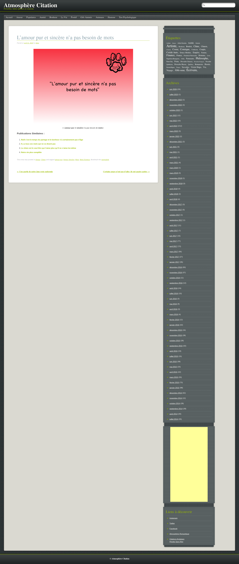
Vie (204, 67)
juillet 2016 (174, 293)
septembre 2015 (176, 346)
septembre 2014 (176, 409)
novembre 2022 (176, 105)
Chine (196, 46)
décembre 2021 (176, 142)
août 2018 (174, 189)
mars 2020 (174, 168)
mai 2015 (173, 367)
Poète (176, 61)
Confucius (194, 49)
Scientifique (170, 67)
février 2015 (174, 382)
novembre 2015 (176, 335)
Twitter (172, 523)
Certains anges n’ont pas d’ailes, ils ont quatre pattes (126, 171)
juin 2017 (173, 236)
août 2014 (174, 414)
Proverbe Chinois (186, 61)
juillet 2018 (174, 194)
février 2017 (174, 257)
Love (208, 55)
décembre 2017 (176, 204)
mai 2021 (173, 152)
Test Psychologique (127, 17)
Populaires (31, 17)
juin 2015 (173, 362)
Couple (202, 49)
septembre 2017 (176, 220)
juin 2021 (173, 147)
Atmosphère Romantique (179, 534)
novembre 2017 (176, 210)
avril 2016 (173, 309)
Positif (74, 17)
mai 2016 (173, 304)
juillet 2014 (174, 419)
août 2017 (174, 225)
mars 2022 (174, 131)
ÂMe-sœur (179, 70)
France (179, 55)
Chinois (204, 46)
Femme (203, 52)
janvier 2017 (174, 262)
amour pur (58, 160)
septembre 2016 (176, 283)
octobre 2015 (175, 341)
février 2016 (174, 320)
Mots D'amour (85, 160)
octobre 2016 (175, 278)
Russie (207, 64)
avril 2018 (173, 199)
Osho (182, 59)
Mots (77, 160)
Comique (184, 49)
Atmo (37, 43)
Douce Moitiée (185, 52)
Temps (178, 67)
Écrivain (191, 70)
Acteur (168, 43)
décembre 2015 (176, 330)
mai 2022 (173, 121)
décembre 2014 (176, 393)
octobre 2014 (175, 403)
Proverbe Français (199, 61)
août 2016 (174, 288)
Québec (190, 64)
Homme (202, 55)
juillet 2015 (174, 356)
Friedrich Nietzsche (190, 55)
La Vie (64, 17)
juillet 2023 (174, 94)
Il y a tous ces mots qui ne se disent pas (38, 144)
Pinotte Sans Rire (176, 542)
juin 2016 (173, 299)
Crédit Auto (172, 52)
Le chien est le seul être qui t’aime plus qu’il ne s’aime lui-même (48, 148)
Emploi (196, 52)
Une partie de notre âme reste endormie (35, 171)
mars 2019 (174, 173)
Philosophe (202, 58)
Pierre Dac (169, 61)
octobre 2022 (175, 110)
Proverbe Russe (180, 64)
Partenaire (190, 58)
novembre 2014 (176, 398)
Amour (19, 17)
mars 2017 (174, 252)
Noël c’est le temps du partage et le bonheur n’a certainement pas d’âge (52, 140)
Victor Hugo (196, 67)
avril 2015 (173, 372)
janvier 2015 (174, 388)
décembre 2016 (176, 267)
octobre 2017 (175, 215)
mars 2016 (174, 314)
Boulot (189, 46)
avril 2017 (173, 246)
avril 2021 (173, 157)
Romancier (199, 64)
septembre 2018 (176, 184)
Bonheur (53, 17)
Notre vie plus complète (31, 152)
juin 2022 (173, 115)
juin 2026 (173, 89)
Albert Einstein (182, 43)
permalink (105, 160)
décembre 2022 (176, 100)
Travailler (185, 67)
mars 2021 (174, 163)
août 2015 (174, 351)
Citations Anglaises (177, 539)
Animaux (100, 17)
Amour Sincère (68, 160)
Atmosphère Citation (30, 4)
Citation (168, 49)
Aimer (174, 43)
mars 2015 (174, 377)
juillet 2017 (174, 231)
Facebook (173, 529)
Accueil (9, 17)
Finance (170, 55)
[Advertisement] (189, 464)
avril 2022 (173, 126)
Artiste (171, 45)
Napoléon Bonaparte (172, 59)
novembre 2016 (176, 273)
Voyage (169, 70)
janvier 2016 (174, 325)
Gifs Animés (86, 17)
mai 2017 (173, 241)
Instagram (174, 518)
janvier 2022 (174, 136)
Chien (43, 160)
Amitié (43, 17)
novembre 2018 (176, 178)
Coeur (175, 49)
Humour (111, 17)
